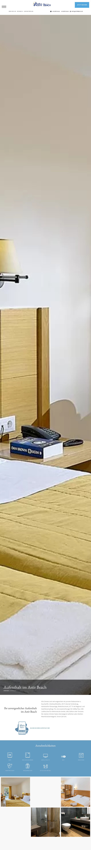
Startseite (6, 690)
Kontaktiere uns (28, 11)
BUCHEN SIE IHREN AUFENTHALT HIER (40, 728)
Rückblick (20, 11)
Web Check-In (12, 11)
